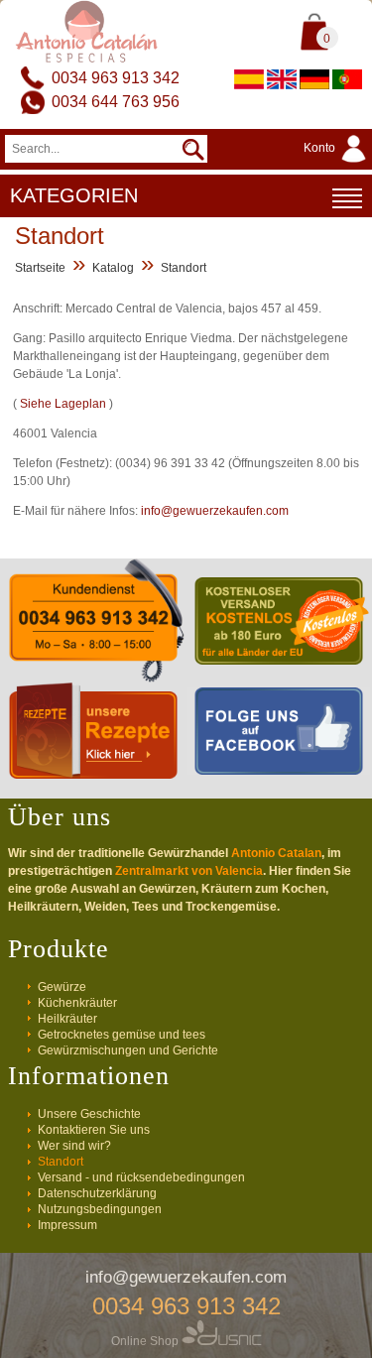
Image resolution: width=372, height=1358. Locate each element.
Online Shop (146, 1341)
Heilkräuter (67, 1019)
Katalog (113, 268)
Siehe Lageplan (63, 404)
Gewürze (62, 987)
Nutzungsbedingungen (100, 1209)
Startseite (40, 268)
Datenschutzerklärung (97, 1193)
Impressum (67, 1225)
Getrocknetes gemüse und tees (121, 1035)
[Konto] (338, 164)
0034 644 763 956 (116, 101)
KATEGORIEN (74, 195)
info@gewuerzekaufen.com (215, 511)
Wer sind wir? (74, 1146)
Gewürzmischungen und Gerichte (128, 1050)
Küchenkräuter (77, 1003)
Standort (183, 268)
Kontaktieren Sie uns (94, 1130)
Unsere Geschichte (89, 1114)
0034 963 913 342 (116, 77)
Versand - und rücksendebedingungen (141, 1177)
